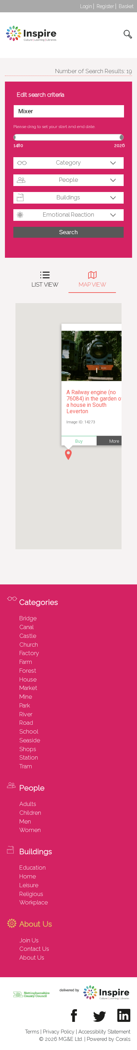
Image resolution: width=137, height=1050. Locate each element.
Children (30, 812)
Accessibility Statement (104, 1032)
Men (25, 821)
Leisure (28, 885)
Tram (25, 766)
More (114, 440)
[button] (68, 455)
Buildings (68, 197)
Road (26, 722)
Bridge (28, 618)
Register (105, 6)
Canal (26, 626)
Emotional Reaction (68, 214)
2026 (119, 145)
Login (86, 6)
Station (28, 757)
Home (27, 876)
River (25, 714)
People (68, 179)
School (28, 731)
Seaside (29, 740)
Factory (29, 653)
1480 (18, 145)
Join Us (29, 940)
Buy (79, 440)
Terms (32, 1032)
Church (28, 644)
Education (32, 867)
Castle (27, 635)
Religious (31, 893)
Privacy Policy (58, 1032)
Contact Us (34, 948)
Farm (25, 661)
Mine (25, 696)
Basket (126, 6)
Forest (27, 670)
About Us (31, 957)
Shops (27, 749)
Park (24, 705)
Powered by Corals (108, 1039)
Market (28, 687)
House (28, 679)
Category (68, 162)
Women (30, 829)
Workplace (33, 902)
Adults (27, 803)
